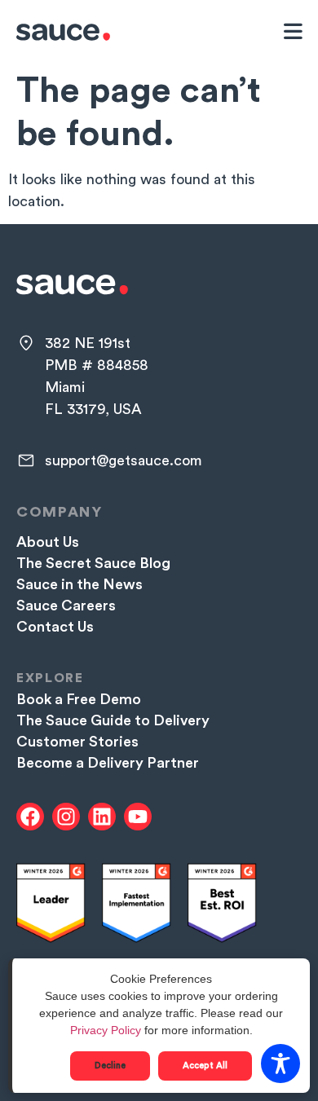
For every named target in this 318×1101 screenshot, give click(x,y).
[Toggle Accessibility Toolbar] (280, 1063)
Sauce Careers (66, 605)
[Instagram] (66, 816)
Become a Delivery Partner (107, 762)
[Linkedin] (102, 816)
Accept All (205, 1065)
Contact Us (55, 626)
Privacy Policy (105, 1030)
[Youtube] (138, 816)
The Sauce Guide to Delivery (113, 720)
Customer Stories (77, 741)
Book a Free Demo (78, 699)
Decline (110, 1065)
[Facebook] (30, 816)
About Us (47, 542)
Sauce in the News (79, 584)
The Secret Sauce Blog (93, 563)
